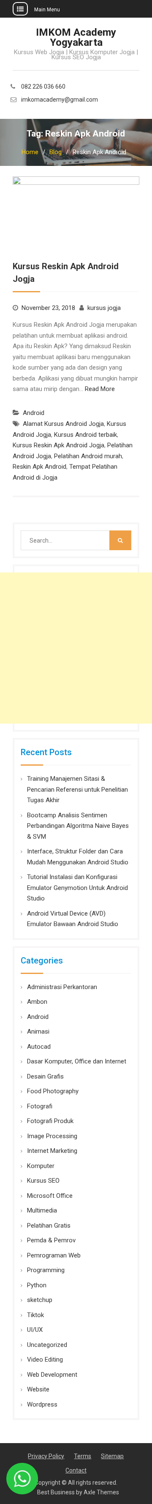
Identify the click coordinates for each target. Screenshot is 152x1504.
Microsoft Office (50, 1196)
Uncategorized (47, 1345)
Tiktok (35, 1315)
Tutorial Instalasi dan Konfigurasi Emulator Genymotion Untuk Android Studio (77, 887)
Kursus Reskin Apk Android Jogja (58, 445)
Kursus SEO (43, 1180)
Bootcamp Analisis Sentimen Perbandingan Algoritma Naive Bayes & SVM (78, 825)
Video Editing (45, 1359)
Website (38, 1389)
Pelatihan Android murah (88, 456)
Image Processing (52, 1136)
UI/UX (35, 1329)
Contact (76, 1470)
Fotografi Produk (50, 1121)
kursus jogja (104, 308)
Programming (46, 1270)
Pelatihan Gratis (49, 1225)
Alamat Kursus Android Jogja (63, 424)
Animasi (38, 1031)
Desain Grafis (45, 1076)
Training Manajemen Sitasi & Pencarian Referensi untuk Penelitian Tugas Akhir (77, 789)
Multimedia (42, 1210)
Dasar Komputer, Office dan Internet (76, 1061)
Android (33, 413)
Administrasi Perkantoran (62, 987)
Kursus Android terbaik (85, 434)
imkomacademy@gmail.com (59, 99)
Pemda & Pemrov (51, 1240)
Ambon (37, 1001)
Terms (82, 1456)
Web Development (52, 1374)
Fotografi (39, 1106)
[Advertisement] (76, 648)
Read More (100, 389)
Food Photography (53, 1091)
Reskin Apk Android (39, 466)
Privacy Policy (46, 1456)
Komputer (40, 1166)
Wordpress (42, 1404)
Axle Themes (101, 1492)
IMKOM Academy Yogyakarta (76, 37)
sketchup (39, 1300)
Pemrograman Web (54, 1255)
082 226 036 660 (43, 86)
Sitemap (112, 1456)
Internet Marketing (52, 1151)
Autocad (39, 1046)
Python (36, 1285)
